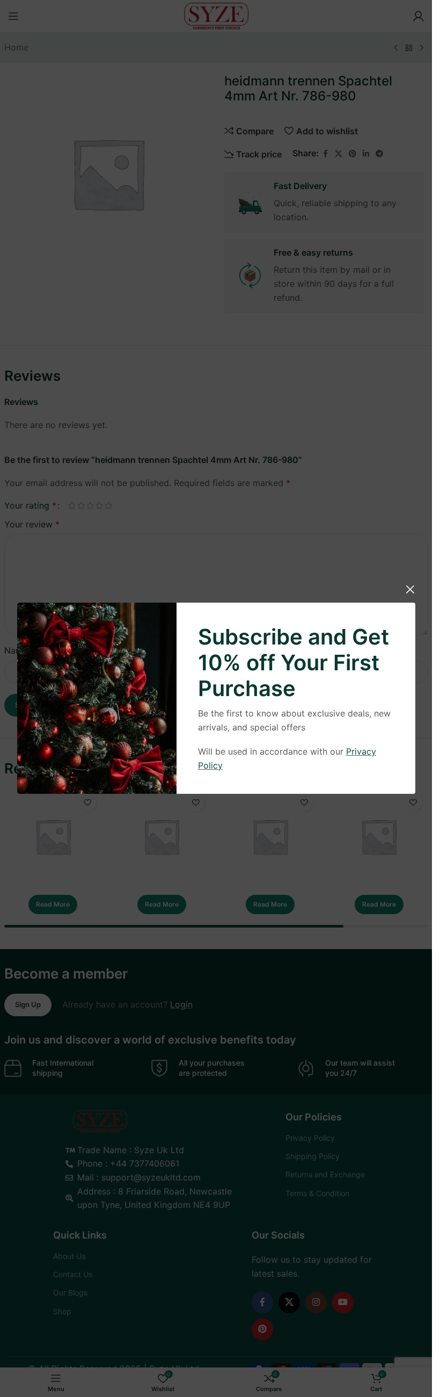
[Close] (410, 589)
